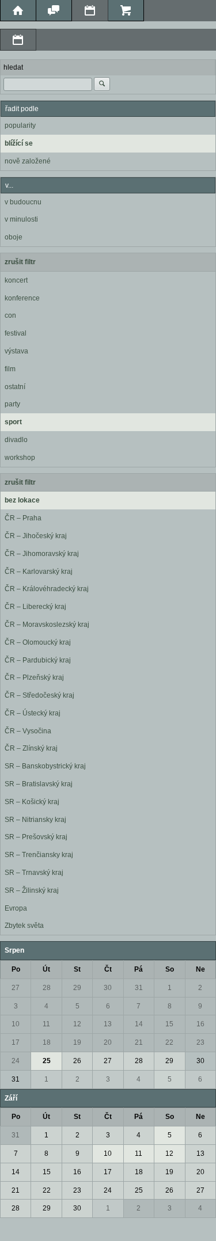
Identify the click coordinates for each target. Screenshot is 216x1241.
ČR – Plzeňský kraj (34, 677)
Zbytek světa (24, 926)
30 (108, 988)
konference (22, 298)
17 (16, 1042)
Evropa (16, 908)
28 (47, 988)
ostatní (15, 387)
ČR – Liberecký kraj (35, 607)
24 (16, 1061)
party (12, 404)
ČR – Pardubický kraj (38, 660)
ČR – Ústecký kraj (32, 713)
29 (77, 988)
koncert (16, 280)
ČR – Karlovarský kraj (39, 572)
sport (13, 422)
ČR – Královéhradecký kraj (47, 589)
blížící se (19, 143)
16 (200, 1024)
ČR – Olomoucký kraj (38, 642)
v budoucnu (23, 202)
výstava (16, 351)
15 (169, 1024)
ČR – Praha (23, 518)
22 (169, 1042)
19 (77, 1042)
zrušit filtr (20, 262)
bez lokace (22, 500)
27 (16, 988)
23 (200, 1042)
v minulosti (21, 219)
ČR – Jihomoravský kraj (42, 554)
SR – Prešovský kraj (36, 837)
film (10, 369)
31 (139, 988)
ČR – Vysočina (28, 731)
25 (47, 1061)
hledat (13, 67)
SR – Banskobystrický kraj (45, 766)
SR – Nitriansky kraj (35, 820)
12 (77, 1024)
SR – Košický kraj (32, 802)
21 (139, 1042)
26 (77, 1061)
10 (16, 1024)
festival (15, 333)
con (10, 315)
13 (108, 1024)
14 (139, 1024)
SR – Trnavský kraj (34, 873)
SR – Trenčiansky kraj (39, 855)
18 (47, 1042)
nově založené (28, 161)
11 (46, 1024)
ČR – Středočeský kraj (39, 695)
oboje (13, 237)
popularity (20, 125)
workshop (20, 458)
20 (108, 1042)
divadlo (16, 440)
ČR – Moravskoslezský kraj (47, 624)
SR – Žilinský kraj (32, 890)
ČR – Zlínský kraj (31, 748)
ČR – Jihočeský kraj (36, 536)
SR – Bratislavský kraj (39, 784)
